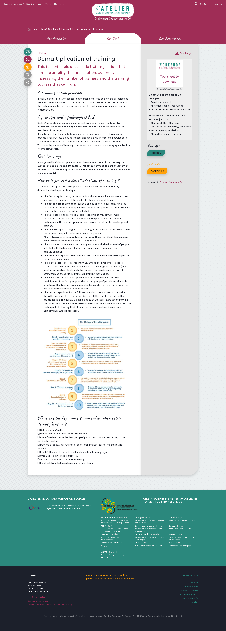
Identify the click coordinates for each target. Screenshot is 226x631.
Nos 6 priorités (33, 4)
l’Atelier (48, 4)
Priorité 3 (156, 152)
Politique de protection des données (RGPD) (50, 604)
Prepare (65, 29)
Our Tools (53, 29)
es (220, 4)
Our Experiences (170, 38)
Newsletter (59, 4)
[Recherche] (196, 4)
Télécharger (185, 53)
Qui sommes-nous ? (14, 4)
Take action (39, 29)
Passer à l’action (189, 590)
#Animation (157, 170)
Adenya (163, 182)
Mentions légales (36, 597)
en (216, 4)
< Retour (42, 53)
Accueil (194, 582)
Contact (204, 4)
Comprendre (191, 586)
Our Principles (56, 38)
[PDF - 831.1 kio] (170, 73)
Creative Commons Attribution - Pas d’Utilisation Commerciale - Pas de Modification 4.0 (143, 616)
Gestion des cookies (38, 601)
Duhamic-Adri (176, 182)
